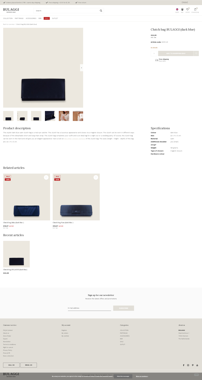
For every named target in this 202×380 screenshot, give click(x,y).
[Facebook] (183, 365)
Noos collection (8, 356)
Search (101, 10)
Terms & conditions (9, 344)
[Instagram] (188, 365)
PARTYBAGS (19, 18)
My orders (65, 333)
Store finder (7, 336)
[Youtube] (197, 365)
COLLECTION (8, 18)
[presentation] (81, 67)
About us (6, 333)
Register (64, 330)
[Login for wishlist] (196, 53)
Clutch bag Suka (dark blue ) (13, 223)
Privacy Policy (7, 350)
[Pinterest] (192, 365)
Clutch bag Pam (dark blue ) (63, 223)
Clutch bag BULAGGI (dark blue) (15, 270)
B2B (40, 18)
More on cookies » (142, 376)
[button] (8, 116)
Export (5, 339)
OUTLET (55, 18)
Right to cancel (8, 347)
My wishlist (65, 336)
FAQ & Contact (8, 330)
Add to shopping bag (175, 53)
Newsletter (7, 341)
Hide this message (123, 376)
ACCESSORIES (31, 18)
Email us (28, 365)
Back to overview (9, 24)
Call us (11, 365)
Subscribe (123, 308)
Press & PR (6, 353)
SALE (47, 18)
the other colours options (74, 139)
